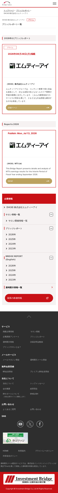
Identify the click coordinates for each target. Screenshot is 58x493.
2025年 (12, 239)
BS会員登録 (8, 371)
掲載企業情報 (8, 331)
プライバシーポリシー (44, 451)
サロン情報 (35, 331)
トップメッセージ (37, 383)
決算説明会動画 (36, 342)
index (17, 4)
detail (10, 181)
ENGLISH (34, 394)
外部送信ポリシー (10, 456)
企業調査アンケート (11, 336)
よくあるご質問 (9, 409)
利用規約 (21, 451)
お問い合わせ (35, 409)
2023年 (12, 248)
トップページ (9, 10)
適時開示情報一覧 (14, 287)
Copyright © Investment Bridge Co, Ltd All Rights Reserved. (29, 489)
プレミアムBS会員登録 (39, 371)
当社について (8, 383)
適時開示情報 (8, 342)
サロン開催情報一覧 (17, 220)
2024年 (12, 243)
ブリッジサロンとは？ (12, 347)
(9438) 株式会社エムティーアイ (21, 207)
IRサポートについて (14, 395)
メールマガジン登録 (11, 360)
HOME (5, 451)
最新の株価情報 (14, 298)
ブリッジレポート (23, 10)
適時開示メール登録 (38, 360)
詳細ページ (12, 107)
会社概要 (6, 389)
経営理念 (33, 389)
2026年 (12, 234)
